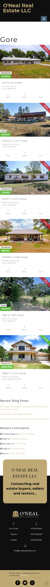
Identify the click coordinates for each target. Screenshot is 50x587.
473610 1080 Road (17, 453)
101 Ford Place (20, 444)
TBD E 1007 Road (13, 315)
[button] (44, 19)
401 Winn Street (12, 82)
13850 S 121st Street (14, 373)
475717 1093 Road (26, 434)
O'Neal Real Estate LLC (18, 8)
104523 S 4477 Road (14, 141)
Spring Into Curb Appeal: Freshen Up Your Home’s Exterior (24, 419)
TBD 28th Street (17, 449)
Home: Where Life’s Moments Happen (16, 414)
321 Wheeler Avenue (19, 439)
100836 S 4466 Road (15, 257)
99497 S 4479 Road (14, 199)
